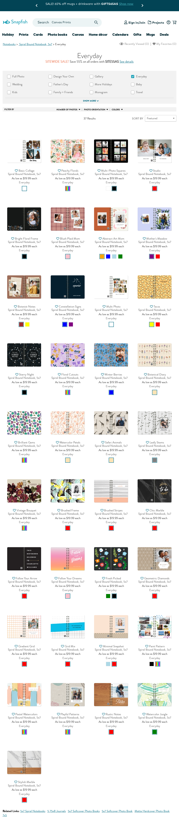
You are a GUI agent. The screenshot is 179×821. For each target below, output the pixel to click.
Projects (158, 22)
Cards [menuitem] (38, 34)
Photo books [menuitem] (57, 34)
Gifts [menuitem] (137, 34)
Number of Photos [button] (66, 109)
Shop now (92, 7)
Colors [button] (116, 109)
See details (127, 61)
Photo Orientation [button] (94, 109)
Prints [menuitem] (23, 34)
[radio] (24, 188)
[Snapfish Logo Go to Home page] (15, 22)
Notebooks (9, 44)
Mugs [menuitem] (150, 34)
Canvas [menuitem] (78, 34)
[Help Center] (168, 22)
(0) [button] (136, 44)
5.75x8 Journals (56, 811)
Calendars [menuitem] (120, 34)
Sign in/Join (136, 22)
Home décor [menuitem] (98, 34)
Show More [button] (89, 100)
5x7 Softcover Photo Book (117, 811)
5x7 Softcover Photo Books (84, 811)
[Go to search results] (96, 22)
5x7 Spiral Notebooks (32, 811)
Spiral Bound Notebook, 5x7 (35, 44)
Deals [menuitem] (164, 34)
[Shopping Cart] (173, 22)
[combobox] (67, 22)
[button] (24, 141)
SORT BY (137, 118)
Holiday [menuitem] (8, 34)
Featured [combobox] (152, 118)
